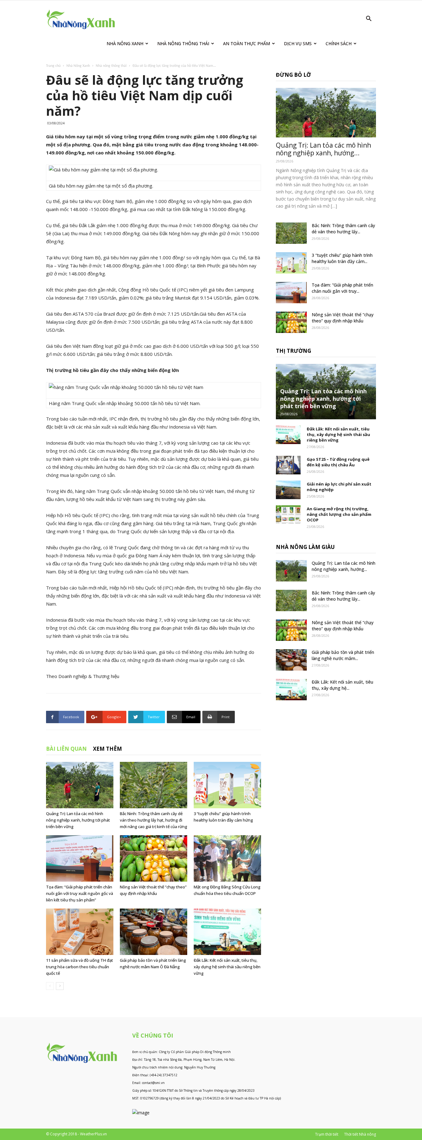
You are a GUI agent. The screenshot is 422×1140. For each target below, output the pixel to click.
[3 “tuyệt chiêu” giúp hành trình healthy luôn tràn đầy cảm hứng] (227, 785)
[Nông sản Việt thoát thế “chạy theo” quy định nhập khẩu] (153, 858)
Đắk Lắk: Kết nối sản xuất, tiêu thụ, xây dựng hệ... (342, 685)
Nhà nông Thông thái (183, 43)
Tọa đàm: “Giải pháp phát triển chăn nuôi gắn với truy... (342, 288)
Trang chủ (53, 66)
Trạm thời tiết (326, 1134)
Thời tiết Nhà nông (360, 1134)
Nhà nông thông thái (111, 66)
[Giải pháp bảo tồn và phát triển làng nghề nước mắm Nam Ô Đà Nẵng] (153, 932)
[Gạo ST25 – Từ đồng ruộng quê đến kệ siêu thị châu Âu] (288, 465)
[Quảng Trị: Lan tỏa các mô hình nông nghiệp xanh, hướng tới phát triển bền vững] (79, 785)
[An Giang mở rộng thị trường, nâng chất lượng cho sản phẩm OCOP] (288, 514)
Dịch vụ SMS (298, 43)
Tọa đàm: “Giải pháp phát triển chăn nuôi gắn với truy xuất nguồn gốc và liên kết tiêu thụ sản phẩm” (79, 893)
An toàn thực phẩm (246, 43)
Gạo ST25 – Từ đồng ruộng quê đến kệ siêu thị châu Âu (338, 462)
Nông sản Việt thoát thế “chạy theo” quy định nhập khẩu (342, 318)
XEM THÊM (107, 748)
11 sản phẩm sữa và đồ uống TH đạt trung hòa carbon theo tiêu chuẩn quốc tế (79, 966)
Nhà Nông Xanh (125, 43)
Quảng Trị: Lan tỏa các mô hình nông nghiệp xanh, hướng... (323, 149)
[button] (368, 19)
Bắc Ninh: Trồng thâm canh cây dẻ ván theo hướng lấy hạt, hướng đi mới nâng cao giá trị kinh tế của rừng (153, 820)
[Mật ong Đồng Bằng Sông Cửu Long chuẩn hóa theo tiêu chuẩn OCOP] (227, 858)
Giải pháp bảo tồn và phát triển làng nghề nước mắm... (343, 655)
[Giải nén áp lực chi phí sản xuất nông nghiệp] (288, 490)
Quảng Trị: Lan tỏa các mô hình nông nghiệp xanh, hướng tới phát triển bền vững (78, 820)
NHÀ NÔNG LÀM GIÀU (305, 547)
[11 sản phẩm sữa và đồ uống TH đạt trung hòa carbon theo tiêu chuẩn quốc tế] (79, 932)
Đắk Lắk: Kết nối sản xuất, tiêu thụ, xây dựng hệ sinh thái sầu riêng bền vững (227, 966)
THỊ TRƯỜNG (293, 350)
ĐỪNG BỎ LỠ (293, 74)
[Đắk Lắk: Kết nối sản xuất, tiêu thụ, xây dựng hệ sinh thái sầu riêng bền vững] (227, 932)
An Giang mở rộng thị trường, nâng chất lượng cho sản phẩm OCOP (339, 514)
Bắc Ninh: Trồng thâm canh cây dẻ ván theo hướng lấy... (343, 228)
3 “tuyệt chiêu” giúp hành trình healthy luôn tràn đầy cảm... (342, 258)
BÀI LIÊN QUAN (66, 748)
